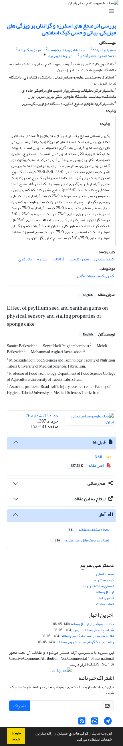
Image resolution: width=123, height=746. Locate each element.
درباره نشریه (104, 580)
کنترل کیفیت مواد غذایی (95, 276)
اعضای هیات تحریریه (98, 586)
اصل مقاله (87, 465)
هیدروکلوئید (79, 259)
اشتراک (19, 706)
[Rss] (82, 723)
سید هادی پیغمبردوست (66, 50)
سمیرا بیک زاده (104, 50)
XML (99, 457)
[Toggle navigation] (63, 11)
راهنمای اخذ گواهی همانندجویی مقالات (85, 642)
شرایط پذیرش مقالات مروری (93, 630)
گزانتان (58, 259)
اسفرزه (42, 259)
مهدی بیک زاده (29, 50)
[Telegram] (108, 723)
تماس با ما (106, 598)
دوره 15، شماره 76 (42, 415)
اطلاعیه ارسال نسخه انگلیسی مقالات (86, 636)
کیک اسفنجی (104, 259)
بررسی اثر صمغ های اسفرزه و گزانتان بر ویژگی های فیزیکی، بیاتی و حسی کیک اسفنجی (61, 29)
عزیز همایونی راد (59, 56)
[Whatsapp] (95, 723)
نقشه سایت (105, 604)
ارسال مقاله (105, 592)
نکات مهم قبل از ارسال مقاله (92, 624)
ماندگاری (25, 259)
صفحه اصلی (105, 574)
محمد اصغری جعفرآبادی (98, 56)
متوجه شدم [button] (16, 736)
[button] (74, 740)
